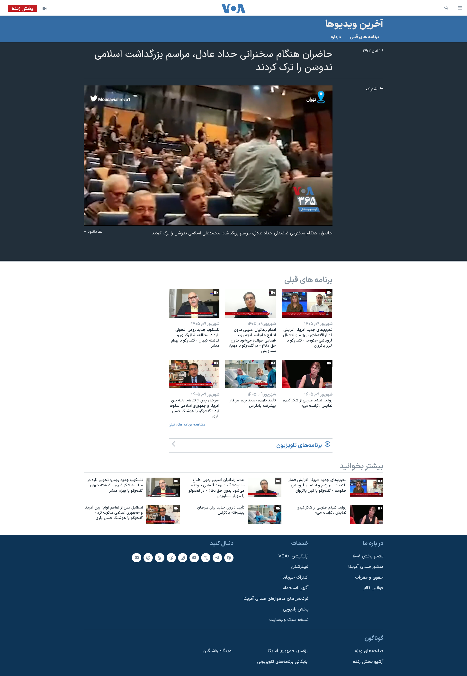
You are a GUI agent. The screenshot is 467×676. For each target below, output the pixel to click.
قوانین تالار (373, 588)
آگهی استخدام (295, 588)
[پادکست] (148, 557)
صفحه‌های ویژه (369, 651)
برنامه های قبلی (364, 37)
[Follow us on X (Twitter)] (205, 557)
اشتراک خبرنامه (294, 577)
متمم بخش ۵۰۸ (368, 556)
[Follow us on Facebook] (229, 557)
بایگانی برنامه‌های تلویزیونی (282, 661)
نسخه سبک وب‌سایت (288, 620)
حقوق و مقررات (369, 577)
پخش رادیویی (295, 609)
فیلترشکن (299, 567)
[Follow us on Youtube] (194, 557)
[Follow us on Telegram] (217, 557)
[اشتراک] (136, 557)
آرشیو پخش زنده (368, 661)
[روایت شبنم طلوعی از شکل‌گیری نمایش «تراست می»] (307, 374)
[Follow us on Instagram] (182, 557)
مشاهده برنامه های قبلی (187, 424)
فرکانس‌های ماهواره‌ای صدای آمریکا (275, 598)
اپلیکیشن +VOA (293, 556)
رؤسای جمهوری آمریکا (287, 651)
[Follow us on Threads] (171, 557)
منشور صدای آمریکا (365, 567)
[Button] (375, 90)
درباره (336, 37)
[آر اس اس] (159, 557)
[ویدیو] (44, 8)
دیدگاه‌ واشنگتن (217, 651)
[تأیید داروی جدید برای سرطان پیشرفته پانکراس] (250, 374)
